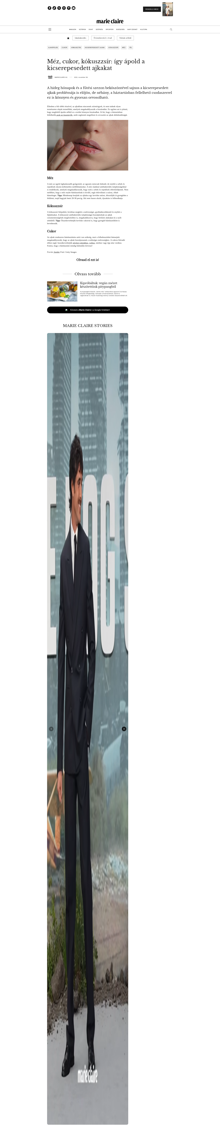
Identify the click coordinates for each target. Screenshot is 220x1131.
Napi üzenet (132, 29)
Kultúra (143, 29)
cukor (64, 47)
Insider (56, 252)
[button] (87, 729)
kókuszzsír (113, 47)
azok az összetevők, (64, 115)
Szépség (99, 29)
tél (130, 47)
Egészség (120, 29)
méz (123, 47)
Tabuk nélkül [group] (125, 38)
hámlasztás (76, 47)
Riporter (110, 29)
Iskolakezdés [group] (80, 38)
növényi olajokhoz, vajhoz (84, 243)
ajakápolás (53, 47)
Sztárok (82, 29)
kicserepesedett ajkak (95, 47)
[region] (87, 729)
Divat (91, 29)
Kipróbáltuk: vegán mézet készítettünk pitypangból (98, 284)
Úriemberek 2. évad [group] (103, 38)
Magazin (72, 29)
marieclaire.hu (61, 77)
